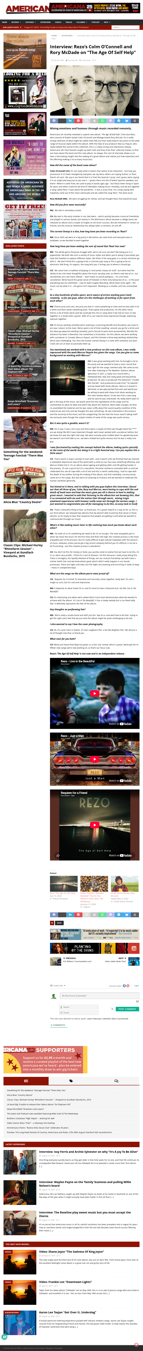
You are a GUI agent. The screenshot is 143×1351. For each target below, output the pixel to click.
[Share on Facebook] (54, 120)
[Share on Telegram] (119, 120)
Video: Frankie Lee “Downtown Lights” (65, 1282)
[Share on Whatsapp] (102, 120)
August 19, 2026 (48, 1155)
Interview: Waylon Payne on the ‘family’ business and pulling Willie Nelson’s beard (85, 1183)
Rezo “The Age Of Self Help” (63, 893)
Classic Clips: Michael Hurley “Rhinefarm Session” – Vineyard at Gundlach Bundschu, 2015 (23, 335)
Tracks (69, 22)
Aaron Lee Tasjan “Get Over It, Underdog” (67, 1312)
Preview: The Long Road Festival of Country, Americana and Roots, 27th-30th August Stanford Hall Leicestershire (59, 1132)
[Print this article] (94, 120)
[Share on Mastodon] (111, 120)
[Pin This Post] (78, 120)
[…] (40, 1166)
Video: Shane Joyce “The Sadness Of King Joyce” (71, 1251)
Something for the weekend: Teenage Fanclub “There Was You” (23, 272)
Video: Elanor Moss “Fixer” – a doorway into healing (31, 1123)
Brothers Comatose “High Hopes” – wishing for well (30, 1118)
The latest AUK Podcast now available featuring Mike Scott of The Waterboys (42, 1113)
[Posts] (26, 1081)
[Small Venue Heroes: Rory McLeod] (125, 884)
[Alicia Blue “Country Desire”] (25, 300)
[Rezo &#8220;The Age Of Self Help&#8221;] (64, 884)
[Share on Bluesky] (127, 120)
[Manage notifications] (136, 1345)
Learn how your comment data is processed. (108, 1018)
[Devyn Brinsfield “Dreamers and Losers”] (25, 397)
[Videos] (19, 1262)
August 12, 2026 (48, 1220)
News (4, 22)
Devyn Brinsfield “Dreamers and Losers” (23, 403)
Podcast (96, 22)
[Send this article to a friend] (86, 120)
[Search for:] (126, 27)
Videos (58, 22)
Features (29, 22)
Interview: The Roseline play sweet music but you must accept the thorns (85, 1214)
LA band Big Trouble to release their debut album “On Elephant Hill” (24, 369)
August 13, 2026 (48, 1189)
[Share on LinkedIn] (70, 120)
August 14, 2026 (48, 1316)
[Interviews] (19, 1162)
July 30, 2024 (59, 60)
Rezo (59, 923)
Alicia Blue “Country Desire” (23, 307)
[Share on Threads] (135, 120)
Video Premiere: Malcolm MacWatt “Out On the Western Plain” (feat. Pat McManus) (92, 897)
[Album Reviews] (19, 1323)
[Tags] (71, 1081)
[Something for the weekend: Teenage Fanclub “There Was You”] (25, 432)
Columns (80, 22)
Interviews (45, 22)
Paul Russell (73, 60)
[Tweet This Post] (62, 120)
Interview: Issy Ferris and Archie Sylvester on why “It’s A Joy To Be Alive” (88, 1152)
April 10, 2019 (47, 1286)
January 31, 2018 (48, 1255)
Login (136, 985)
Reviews (15, 22)
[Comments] (116, 1081)
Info (106, 22)
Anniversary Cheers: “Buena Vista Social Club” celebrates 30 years (37, 1127)
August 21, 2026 (22, 279)
